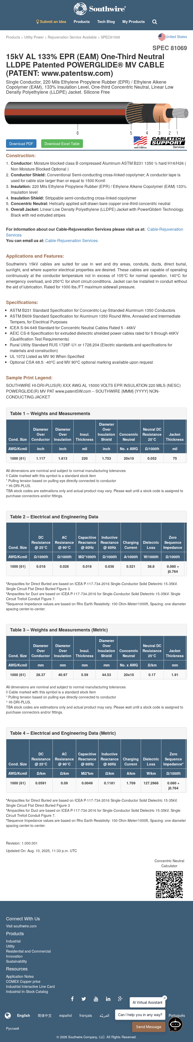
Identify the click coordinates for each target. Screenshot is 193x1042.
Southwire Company (82, 1036)
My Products (133, 21)
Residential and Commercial (28, 951)
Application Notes (20, 976)
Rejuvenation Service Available (72, 37)
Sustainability (16, 961)
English (23, 1015)
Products (13, 37)
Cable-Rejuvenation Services (71, 240)
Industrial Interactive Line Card (30, 986)
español (65, 1015)
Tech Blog (106, 21)
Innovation (14, 956)
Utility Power (34, 37)
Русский (12, 1028)
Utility (10, 946)
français (85, 1015)
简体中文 (45, 1015)
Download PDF (21, 143)
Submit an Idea (52, 21)
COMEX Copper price (23, 981)
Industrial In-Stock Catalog (27, 991)
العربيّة (104, 1015)
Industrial (13, 941)
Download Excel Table (62, 143)
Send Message (148, 1027)
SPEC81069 (110, 37)
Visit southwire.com (21, 925)
